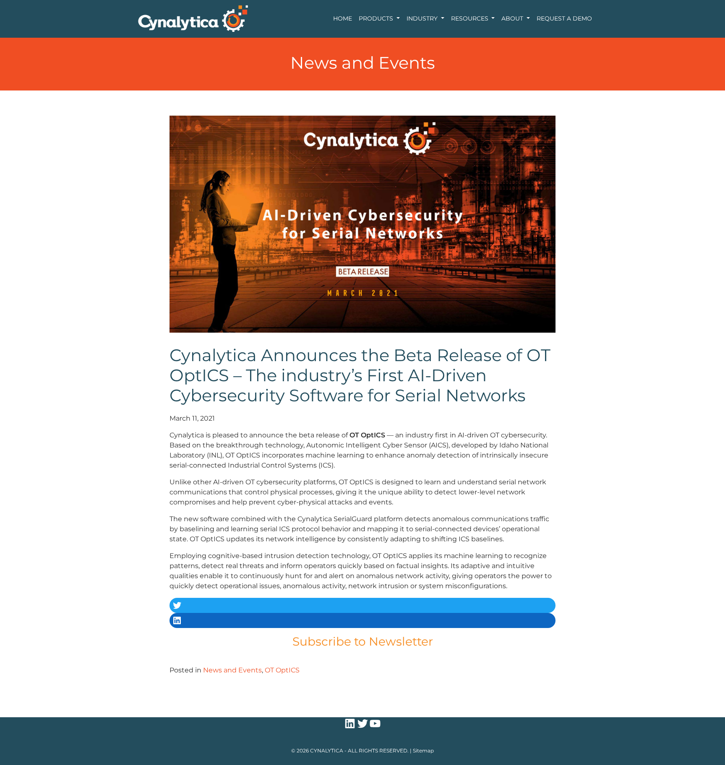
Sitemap (423, 750)
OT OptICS (282, 670)
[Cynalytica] (193, 18)
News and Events (232, 670)
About (513, 18)
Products (377, 18)
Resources (470, 18)
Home (342, 18)
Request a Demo (564, 18)
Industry (423, 18)
